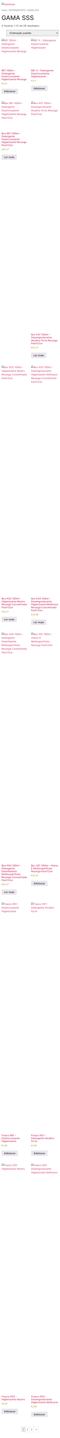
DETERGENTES (17, 10)
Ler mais (9, 157)
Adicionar (10, 91)
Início (4, 10)
